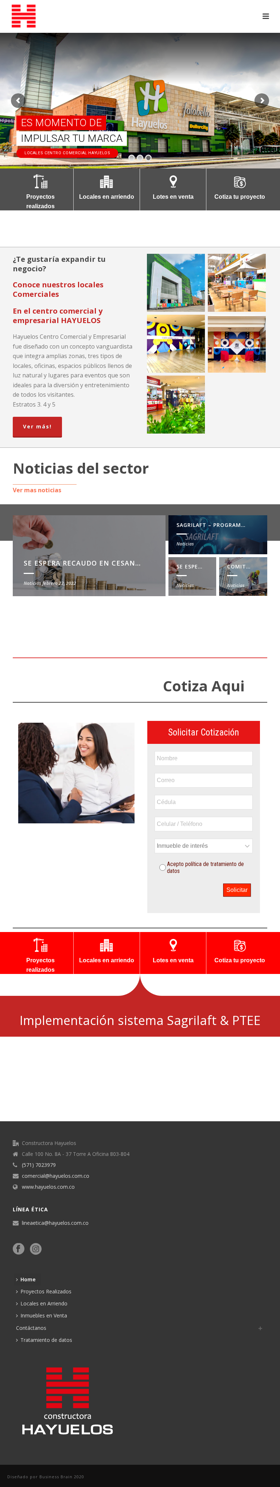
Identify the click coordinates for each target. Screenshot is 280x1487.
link (1, 1109)
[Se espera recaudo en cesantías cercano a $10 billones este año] (89, 555)
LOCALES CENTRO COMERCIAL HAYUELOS (67, 153)
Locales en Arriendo (43, 1303)
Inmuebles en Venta (43, 1315)
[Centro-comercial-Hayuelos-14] (176, 344)
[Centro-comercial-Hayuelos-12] (237, 283)
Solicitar (237, 890)
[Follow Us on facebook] (18, 1249)
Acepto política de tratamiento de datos (205, 867)
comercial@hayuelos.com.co (55, 1176)
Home (28, 1279)
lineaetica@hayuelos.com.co (55, 1223)
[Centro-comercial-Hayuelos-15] (237, 344)
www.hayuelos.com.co (48, 1187)
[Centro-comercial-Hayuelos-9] (176, 283)
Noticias (185, 544)
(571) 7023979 (39, 1165)
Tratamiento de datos (46, 1339)
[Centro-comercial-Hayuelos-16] (176, 405)
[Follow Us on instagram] (36, 1249)
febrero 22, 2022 (59, 583)
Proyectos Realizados (45, 1291)
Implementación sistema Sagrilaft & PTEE (140, 1020)
